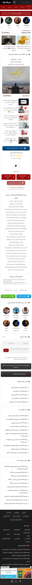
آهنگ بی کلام (16, 516)
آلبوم (16, 7)
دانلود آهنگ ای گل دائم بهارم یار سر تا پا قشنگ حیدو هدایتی (16, 560)
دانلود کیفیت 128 (7, 177)
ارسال (6, 350)
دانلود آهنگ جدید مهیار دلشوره (19, 449)
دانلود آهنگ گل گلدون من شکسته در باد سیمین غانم (16, 550)
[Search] (14, 2)
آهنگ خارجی (7, 516)
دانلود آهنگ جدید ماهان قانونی (19, 388)
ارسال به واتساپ (7, 296)
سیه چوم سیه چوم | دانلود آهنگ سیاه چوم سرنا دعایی (16, 564)
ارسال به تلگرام (22, 296)
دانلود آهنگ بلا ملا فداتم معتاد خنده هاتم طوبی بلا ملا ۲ (16, 435)
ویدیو (9, 7)
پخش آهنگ (17, 530)
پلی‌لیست (27, 542)
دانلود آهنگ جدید (29, 7)
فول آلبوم (27, 530)
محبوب (24, 513)
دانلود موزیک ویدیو (26, 534)
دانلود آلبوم (6, 530)
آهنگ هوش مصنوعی (16, 520)
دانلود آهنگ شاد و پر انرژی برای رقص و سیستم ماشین (17, 491)
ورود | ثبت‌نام (15, 13)
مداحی (8, 534)
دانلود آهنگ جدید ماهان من (20, 391)
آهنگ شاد (25, 516)
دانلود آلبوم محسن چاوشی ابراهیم (21, 556)
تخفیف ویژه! (8, 576)
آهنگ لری (17, 539)
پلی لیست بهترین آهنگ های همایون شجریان (15, 503)
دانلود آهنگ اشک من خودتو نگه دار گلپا (17, 453)
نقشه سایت (17, 534)
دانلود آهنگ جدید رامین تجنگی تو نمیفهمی (16, 430)
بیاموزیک (6, 2)
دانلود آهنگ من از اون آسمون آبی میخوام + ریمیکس (16, 553)
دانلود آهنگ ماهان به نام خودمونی (18, 402)
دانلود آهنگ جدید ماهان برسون (19, 395)
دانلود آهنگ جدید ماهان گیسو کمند (18, 54)
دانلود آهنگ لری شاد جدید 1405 (19, 476)
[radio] (21, 155)
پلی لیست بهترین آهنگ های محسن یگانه (16, 500)
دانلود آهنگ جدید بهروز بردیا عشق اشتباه (16, 419)
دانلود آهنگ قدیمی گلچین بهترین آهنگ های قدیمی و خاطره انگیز (15, 468)
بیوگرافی (16, 513)
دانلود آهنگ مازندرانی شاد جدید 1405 (17, 480)
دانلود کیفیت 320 (22, 177)
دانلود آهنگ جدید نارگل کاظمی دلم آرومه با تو (15, 446)
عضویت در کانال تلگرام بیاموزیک (14, 148)
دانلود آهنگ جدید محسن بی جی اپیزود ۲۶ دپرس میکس (16, 441)
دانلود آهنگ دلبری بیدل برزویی (19, 423)
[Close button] (31, 567)
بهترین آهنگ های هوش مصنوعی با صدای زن (15, 496)
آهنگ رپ (8, 513)
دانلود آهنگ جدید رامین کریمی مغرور (17, 416)
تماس (3, 7)
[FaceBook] (12, 581)
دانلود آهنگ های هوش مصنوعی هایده (17, 487)
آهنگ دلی (27, 539)
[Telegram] (20, 581)
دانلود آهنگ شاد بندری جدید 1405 (18, 483)
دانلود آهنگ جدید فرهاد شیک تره (18, 426)
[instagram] (16, 581)
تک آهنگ (22, 7)
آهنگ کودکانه (6, 539)
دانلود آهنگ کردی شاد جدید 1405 (18, 472)
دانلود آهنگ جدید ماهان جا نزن (19, 398)
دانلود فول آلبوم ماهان (19, 374)
